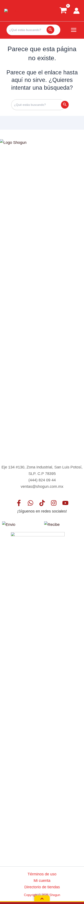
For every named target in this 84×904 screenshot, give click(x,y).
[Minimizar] (42, 898)
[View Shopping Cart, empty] (63, 10)
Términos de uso (42, 874)
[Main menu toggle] (74, 30)
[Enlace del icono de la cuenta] (76, 11)
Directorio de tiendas (42, 887)
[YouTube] (65, 503)
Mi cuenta (42, 880)
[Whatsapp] (30, 503)
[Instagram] (54, 503)
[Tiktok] (42, 503)
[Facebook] (19, 503)
